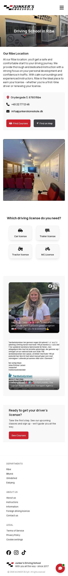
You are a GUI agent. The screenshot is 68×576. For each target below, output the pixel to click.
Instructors (12, 502)
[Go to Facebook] (8, 552)
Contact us (12, 515)
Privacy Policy (13, 534)
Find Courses (20, 123)
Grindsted (11, 478)
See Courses (19, 435)
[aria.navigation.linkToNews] (34, 307)
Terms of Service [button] (15, 530)
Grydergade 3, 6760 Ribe (26, 97)
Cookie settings (14, 539)
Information (12, 506)
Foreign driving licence (18, 510)
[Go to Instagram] (16, 552)
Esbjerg (10, 482)
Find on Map (46, 123)
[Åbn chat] (60, 568)
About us (11, 497)
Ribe (8, 469)
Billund (9, 473)
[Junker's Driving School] (29, 7)
